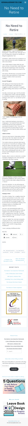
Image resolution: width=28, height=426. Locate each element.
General (11, 34)
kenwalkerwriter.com (11, 2)
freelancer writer (10, 250)
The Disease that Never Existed (14, 282)
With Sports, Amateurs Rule (14, 276)
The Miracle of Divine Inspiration (14, 287)
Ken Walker (5, 252)
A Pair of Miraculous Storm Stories (14, 273)
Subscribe (14, 369)
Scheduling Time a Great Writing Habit (14, 279)
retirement (17, 252)
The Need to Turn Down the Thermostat (14, 270)
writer (23, 252)
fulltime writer (20, 250)
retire (11, 252)
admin (5, 34)
